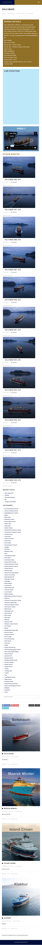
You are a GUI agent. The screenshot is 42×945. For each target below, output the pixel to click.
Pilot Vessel (7, 615)
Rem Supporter (9, 493)
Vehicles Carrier (8, 681)
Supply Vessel (8, 664)
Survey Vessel (8, 666)
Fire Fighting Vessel (9, 556)
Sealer (6, 645)
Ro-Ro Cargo (8, 637)
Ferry (5, 553)
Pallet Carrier (7, 609)
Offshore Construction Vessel (12, 600)
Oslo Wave (6, 182)
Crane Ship (7, 536)
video (37, 705)
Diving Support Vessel (10, 545)
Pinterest (15, 705)
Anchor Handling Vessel (11, 511)
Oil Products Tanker (9, 607)
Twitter (6, 708)
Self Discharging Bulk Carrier (12, 649)
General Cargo (21, 13)
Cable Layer (7, 524)
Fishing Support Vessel (11, 566)
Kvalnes (7, 495)
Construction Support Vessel (12, 532)
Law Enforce (7, 585)
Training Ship (8, 671)
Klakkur (7, 918)
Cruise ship (7, 541)
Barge (6, 515)
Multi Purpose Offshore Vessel (13, 596)
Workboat (7, 690)
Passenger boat (8, 611)
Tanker (6, 669)
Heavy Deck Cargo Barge (11, 573)
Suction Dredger (9, 662)
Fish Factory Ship (9, 560)
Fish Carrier (7, 558)
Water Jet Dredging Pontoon (12, 686)
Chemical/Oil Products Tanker (12, 530)
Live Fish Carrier (8, 590)
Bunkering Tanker (9, 519)
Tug (5, 675)
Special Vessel (8, 658)
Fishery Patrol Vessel (10, 562)
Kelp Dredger (8, 583)
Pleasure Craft (8, 622)
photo (31, 705)
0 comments (29, 13)
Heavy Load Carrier (9, 575)
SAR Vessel (7, 641)
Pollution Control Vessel (11, 624)
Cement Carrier (8, 528)
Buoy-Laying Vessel (9, 521)
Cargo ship (7, 526)
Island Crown (9, 863)
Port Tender (7, 626)
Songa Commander (10, 502)
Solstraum (9, 754)
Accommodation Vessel (11, 509)
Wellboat (6, 688)
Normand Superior (10, 497)
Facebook (7, 705)
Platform (6, 620)
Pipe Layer (7, 617)
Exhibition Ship (8, 551)
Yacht (6, 692)
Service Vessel (8, 654)
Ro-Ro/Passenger (9, 639)
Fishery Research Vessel (11, 564)
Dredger (6, 547)
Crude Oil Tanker (9, 538)
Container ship (8, 534)
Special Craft (8, 656)
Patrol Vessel (8, 613)
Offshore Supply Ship (10, 602)
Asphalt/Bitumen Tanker (11, 513)
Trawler (6, 673)
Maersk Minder (10, 808)
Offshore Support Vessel (11, 605)
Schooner (7, 643)
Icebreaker (7, 581)
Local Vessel (8, 592)
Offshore (6, 598)
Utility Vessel (8, 679)
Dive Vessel (7, 543)
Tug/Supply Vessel (9, 677)
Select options (8, 185)
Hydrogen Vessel (9, 579)
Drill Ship (6, 549)
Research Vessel (9, 634)
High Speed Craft (9, 577)
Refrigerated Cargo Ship (11, 630)
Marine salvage (8, 594)
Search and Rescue (9, 647)
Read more (14, 764)
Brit (6, 499)
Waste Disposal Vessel (10, 684)
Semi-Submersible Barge (11, 652)
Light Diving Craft (9, 588)
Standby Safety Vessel (10, 660)
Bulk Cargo (7, 517)
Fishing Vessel (8, 568)
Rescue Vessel (8, 632)
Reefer (6, 628)
